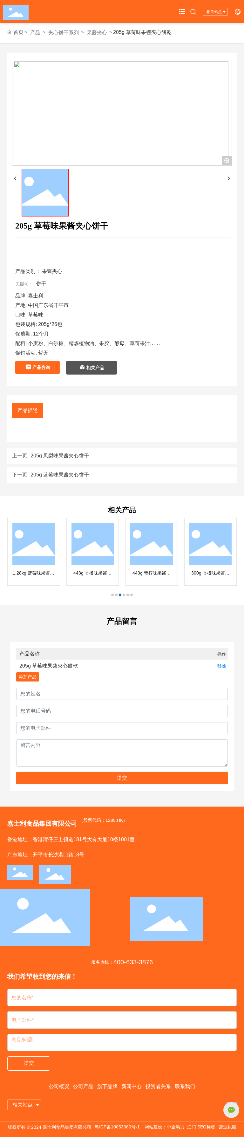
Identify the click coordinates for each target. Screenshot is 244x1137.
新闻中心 (131, 1086)
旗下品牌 (107, 1086)
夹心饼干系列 (63, 32)
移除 (221, 665)
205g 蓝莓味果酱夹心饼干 (59, 474)
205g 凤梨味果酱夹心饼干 (59, 455)
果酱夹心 (97, 32)
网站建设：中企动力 (165, 1126)
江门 (191, 1126)
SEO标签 (206, 1126)
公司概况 (59, 1086)
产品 (35, 32)
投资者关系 (158, 1086)
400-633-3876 (133, 962)
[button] (112, 595)
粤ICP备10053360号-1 (117, 1126)
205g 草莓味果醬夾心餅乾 (48, 665)
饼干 (41, 283)
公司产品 (83, 1086)
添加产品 (28, 676)
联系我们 (185, 1086)
